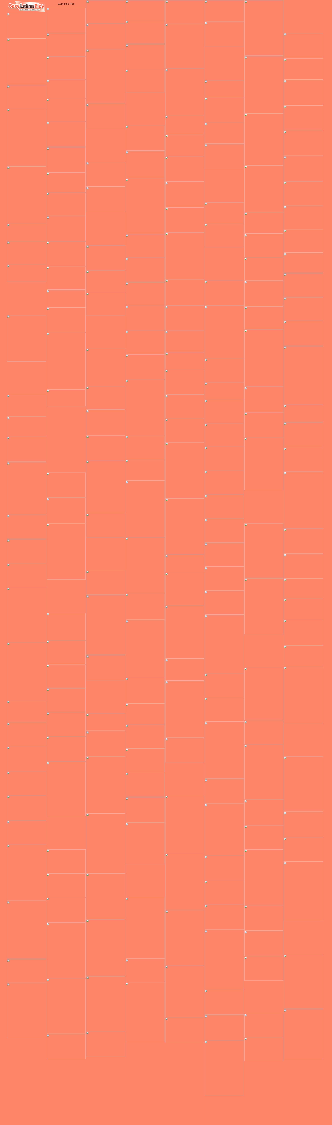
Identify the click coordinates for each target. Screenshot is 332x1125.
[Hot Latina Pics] (26, 6)
